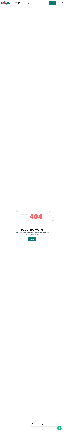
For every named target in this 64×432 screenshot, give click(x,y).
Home (32, 239)
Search (53, 3)
